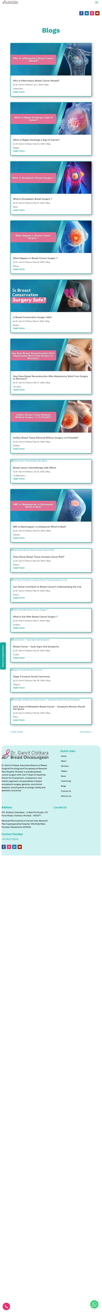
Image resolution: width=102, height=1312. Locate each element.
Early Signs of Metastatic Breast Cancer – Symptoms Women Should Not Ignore (49, 707)
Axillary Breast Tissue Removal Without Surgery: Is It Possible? (45, 437)
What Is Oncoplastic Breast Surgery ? (32, 199)
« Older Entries (16, 732)
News (63, 776)
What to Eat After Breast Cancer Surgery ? (35, 616)
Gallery (64, 771)
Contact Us (66, 791)
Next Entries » (86, 732)
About (63, 761)
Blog (46, 85)
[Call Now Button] (6, 1306)
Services (65, 766)
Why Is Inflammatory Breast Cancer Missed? (36, 80)
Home (63, 756)
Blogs (63, 786)
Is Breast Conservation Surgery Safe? (32, 317)
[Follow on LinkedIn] (87, 13)
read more (19, 91)
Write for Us (66, 796)
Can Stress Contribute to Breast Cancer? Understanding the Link (47, 586)
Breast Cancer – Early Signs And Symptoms (36, 646)
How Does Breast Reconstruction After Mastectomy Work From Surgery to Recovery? (50, 377)
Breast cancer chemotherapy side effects (35, 467)
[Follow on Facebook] (81, 13)
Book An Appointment (3, 656)
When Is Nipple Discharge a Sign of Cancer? (36, 140)
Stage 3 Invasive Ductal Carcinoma (31, 676)
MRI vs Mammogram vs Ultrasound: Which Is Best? (39, 526)
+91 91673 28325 (10, 839)
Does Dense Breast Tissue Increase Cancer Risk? (38, 556)
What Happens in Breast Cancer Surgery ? (35, 258)
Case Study (66, 781)
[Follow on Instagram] (92, 13)
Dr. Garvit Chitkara (24, 85)
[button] (94, 1304)
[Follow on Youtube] (97, 13)
